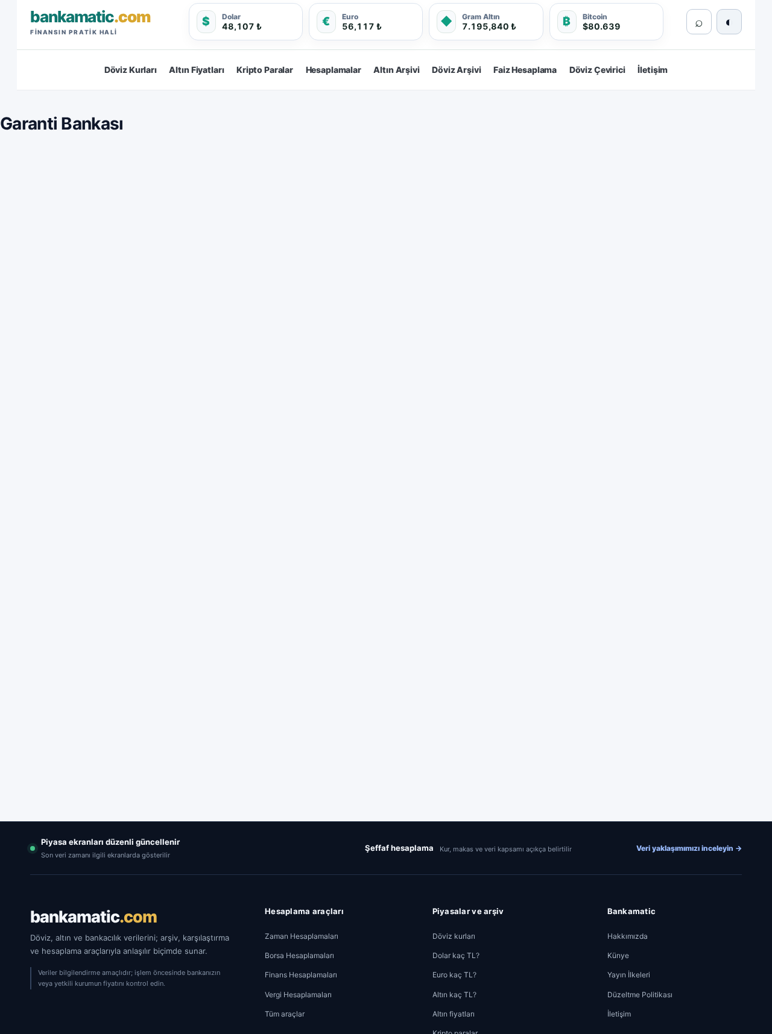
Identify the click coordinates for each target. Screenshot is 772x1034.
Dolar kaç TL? (455, 955)
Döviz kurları (453, 936)
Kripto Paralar (264, 69)
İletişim (653, 69)
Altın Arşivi (396, 69)
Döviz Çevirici (597, 69)
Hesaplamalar (333, 69)
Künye (618, 955)
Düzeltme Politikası (639, 994)
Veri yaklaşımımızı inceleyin (689, 848)
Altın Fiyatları (196, 69)
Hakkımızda (627, 936)
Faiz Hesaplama (525, 69)
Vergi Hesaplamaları (298, 994)
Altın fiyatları (453, 1013)
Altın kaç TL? (454, 994)
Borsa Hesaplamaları (299, 955)
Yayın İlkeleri (628, 974)
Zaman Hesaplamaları (301, 936)
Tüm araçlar (285, 1013)
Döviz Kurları (130, 69)
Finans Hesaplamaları (301, 974)
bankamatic (93, 917)
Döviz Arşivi (456, 69)
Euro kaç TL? (454, 974)
